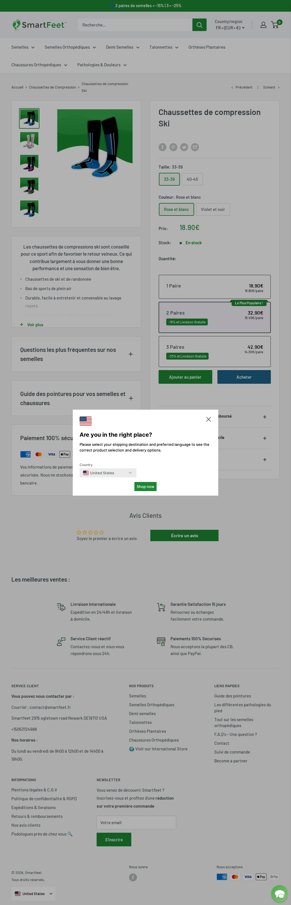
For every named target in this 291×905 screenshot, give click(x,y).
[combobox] (98, 473)
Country (86, 465)
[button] (208, 420)
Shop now (145, 486)
